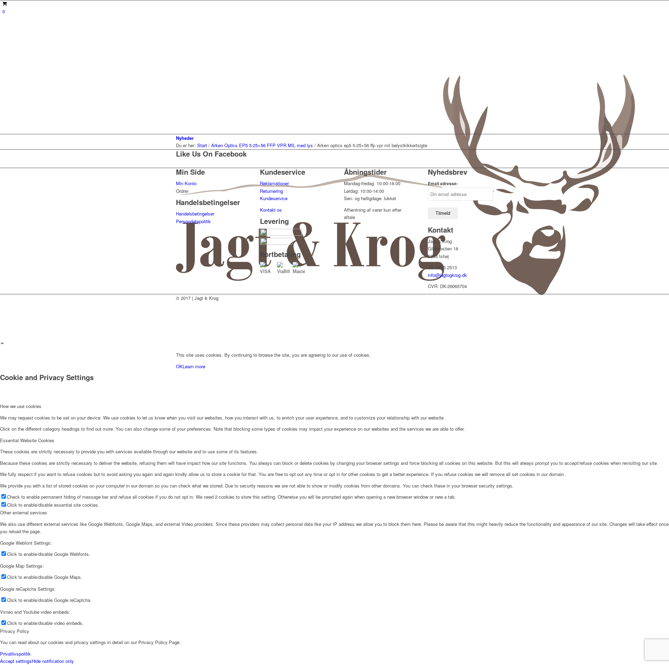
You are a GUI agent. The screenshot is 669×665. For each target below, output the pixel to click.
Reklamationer (274, 183)
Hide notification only (53, 661)
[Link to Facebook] (180, 328)
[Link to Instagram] (180, 313)
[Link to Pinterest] (180, 321)
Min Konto (186, 183)
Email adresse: (443, 184)
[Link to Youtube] (180, 305)
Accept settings (16, 661)
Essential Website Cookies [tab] (27, 440)
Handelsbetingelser (195, 213)
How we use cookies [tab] (20, 406)
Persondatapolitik (193, 221)
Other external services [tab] (23, 512)
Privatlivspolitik (15, 653)
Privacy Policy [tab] (14, 631)
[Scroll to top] (2, 343)
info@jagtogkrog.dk (447, 275)
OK (179, 366)
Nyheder (185, 138)
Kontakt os (271, 209)
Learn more (194, 366)
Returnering (271, 191)
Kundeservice (273, 198)
